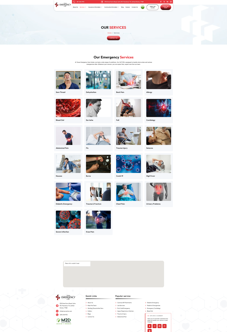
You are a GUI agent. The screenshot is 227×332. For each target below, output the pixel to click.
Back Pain (120, 92)
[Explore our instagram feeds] (171, 1)
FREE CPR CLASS (152, 7)
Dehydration (91, 92)
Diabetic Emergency (64, 204)
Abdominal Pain (62, 148)
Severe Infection (62, 232)
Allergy (149, 92)
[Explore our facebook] (161, 1)
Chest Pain (120, 204)
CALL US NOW (165, 7)
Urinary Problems (153, 204)
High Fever (150, 176)
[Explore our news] (164, 1)
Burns (88, 176)
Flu (87, 148)
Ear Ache (89, 120)
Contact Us (135, 7)
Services (82, 7)
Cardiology (150, 120)
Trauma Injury (122, 148)
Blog (122, 7)
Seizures (149, 148)
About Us (75, 7)
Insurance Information (94, 7)
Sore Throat (60, 92)
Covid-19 (119, 176)
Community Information (110, 7)
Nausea (59, 176)
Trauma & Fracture (93, 204)
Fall (117, 120)
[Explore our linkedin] (167, 1)
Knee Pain (90, 232)
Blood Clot (60, 120)
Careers (127, 7)
